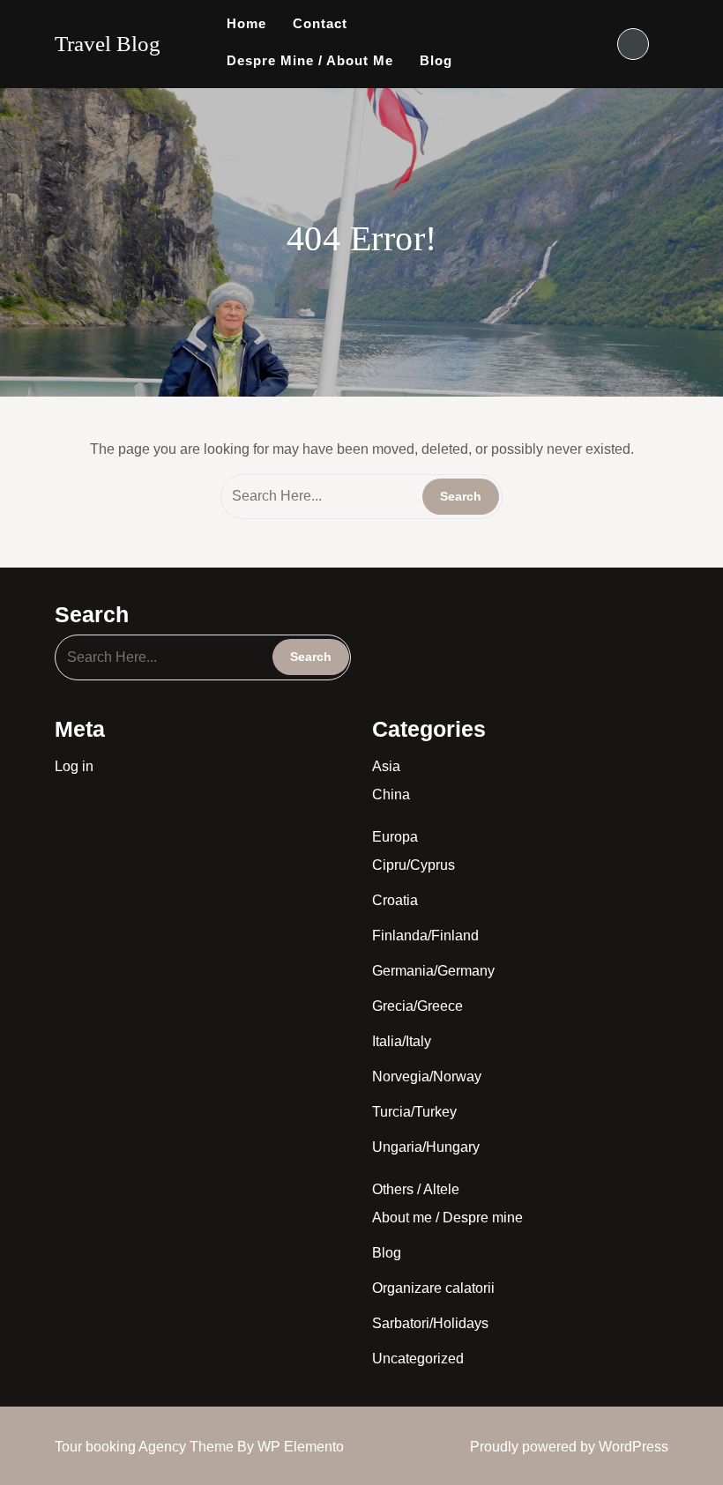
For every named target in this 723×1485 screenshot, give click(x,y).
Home (246, 23)
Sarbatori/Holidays (430, 1323)
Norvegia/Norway (426, 1076)
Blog (436, 60)
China (391, 794)
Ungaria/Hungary (426, 1147)
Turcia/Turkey (414, 1111)
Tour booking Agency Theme (146, 1446)
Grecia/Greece (417, 1006)
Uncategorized (418, 1358)
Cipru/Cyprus (413, 865)
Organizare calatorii (433, 1288)
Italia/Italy (401, 1041)
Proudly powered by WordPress (569, 1446)
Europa (395, 836)
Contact (320, 23)
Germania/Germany (433, 970)
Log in (74, 766)
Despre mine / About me (310, 60)
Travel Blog (107, 44)
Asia (386, 766)
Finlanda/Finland (425, 935)
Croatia (395, 900)
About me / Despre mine (447, 1217)
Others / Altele (415, 1189)
